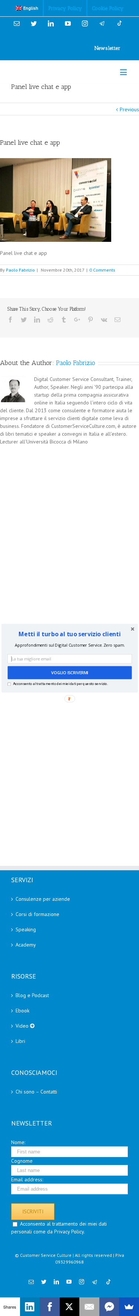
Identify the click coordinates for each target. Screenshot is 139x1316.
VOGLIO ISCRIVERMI (69, 672)
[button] (69, 634)
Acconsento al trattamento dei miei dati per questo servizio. (60, 684)
